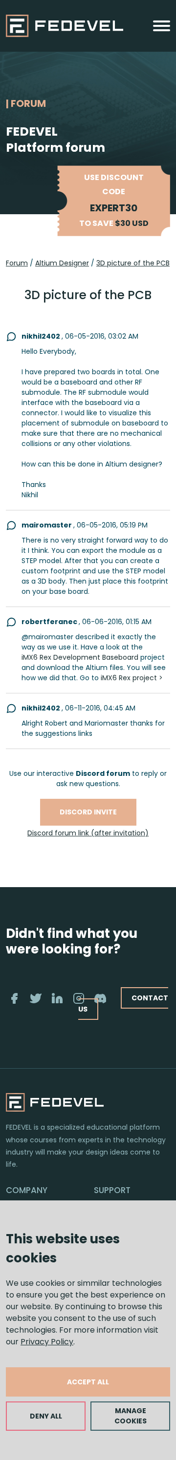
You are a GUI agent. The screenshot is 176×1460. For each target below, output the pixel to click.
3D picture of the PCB (133, 263)
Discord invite (88, 812)
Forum (17, 263)
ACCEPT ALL (88, 1382)
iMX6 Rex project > (132, 678)
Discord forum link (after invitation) (88, 833)
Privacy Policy (47, 1341)
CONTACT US (123, 1003)
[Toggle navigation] (161, 25)
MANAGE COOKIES (130, 1416)
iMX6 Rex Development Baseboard (80, 657)
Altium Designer (62, 263)
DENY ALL (46, 1416)
